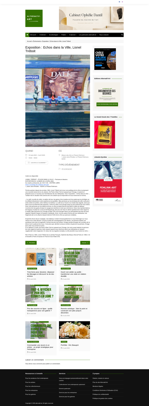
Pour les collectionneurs (32, 386)
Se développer (53, 35)
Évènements (37, 41)
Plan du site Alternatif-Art (100, 382)
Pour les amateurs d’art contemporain (36, 378)
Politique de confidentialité (101, 394)
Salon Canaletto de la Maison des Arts (37, 185)
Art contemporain (67, 169)
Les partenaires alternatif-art (87, 35)
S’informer (42, 35)
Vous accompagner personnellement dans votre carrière (73, 379)
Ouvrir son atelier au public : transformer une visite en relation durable (73, 274)
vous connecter (37, 363)
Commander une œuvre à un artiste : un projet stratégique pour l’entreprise (40, 347)
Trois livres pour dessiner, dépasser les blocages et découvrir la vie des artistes (40, 274)
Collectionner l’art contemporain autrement (72, 384)
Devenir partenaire (64, 388)
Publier (63, 35)
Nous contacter (104, 35)
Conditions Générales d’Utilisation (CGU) (105, 390)
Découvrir (33, 35)
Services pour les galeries (67, 396)
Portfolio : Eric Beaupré (70, 345)
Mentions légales (98, 386)
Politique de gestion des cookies (102, 398)
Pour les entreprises (33, 341)
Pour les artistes (32, 268)
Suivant (84, 242)
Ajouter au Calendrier (37, 162)
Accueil (29, 41)
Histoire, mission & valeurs (101, 378)
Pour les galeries (32, 305)
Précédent (32, 242)
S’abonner (72, 35)
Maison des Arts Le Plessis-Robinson (73, 155)
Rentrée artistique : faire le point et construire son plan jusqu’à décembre (74, 311)
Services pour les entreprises (68, 392)
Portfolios (64, 341)
